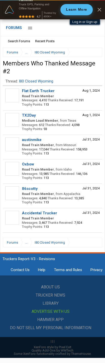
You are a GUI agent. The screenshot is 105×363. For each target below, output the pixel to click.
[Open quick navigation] (95, 52)
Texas (72, 120)
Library (51, 303)
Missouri (69, 145)
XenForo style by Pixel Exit (52, 347)
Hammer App (50, 319)
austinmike (32, 139)
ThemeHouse (81, 354)
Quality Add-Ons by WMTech (52, 350)
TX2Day (29, 115)
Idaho (67, 169)
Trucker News (50, 295)
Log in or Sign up (84, 22)
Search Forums (19, 41)
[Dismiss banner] (99, 9)
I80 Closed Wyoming (36, 81)
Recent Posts (45, 41)
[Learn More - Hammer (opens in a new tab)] (52, 9)
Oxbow (28, 164)
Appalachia (71, 194)
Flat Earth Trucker (38, 91)
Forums (14, 27)
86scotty (30, 188)
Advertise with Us (51, 311)
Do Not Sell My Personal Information (50, 327)
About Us (50, 287)
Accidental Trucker (39, 213)
